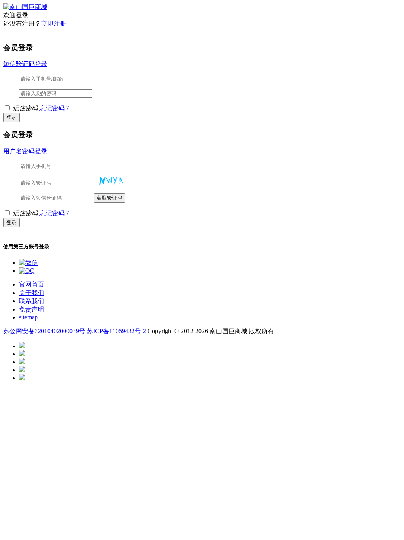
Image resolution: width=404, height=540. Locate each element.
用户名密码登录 (25, 151)
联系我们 (31, 301)
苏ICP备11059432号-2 (116, 331)
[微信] (28, 262)
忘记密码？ (55, 108)
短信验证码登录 (25, 63)
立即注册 (53, 23)
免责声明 (31, 309)
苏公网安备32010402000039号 (44, 331)
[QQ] (27, 270)
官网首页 (31, 284)
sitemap (28, 317)
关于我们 (31, 292)
